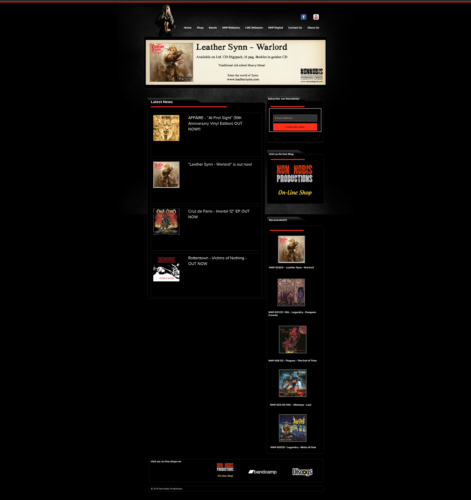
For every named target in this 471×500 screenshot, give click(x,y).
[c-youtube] (316, 17)
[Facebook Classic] (303, 17)
